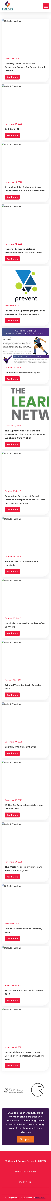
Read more (12, 77)
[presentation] (23, 1102)
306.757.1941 (25, 1182)
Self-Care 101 (12, 129)
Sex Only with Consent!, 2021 (20, 747)
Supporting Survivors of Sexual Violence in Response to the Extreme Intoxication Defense (25, 500)
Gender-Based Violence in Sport (22, 372)
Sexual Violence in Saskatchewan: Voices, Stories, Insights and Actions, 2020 (25, 1056)
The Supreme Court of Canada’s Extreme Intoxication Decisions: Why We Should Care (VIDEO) (25, 434)
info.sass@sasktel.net (25, 1171)
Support (25, 1139)
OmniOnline (40, 1198)
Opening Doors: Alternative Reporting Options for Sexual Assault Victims (25, 67)
